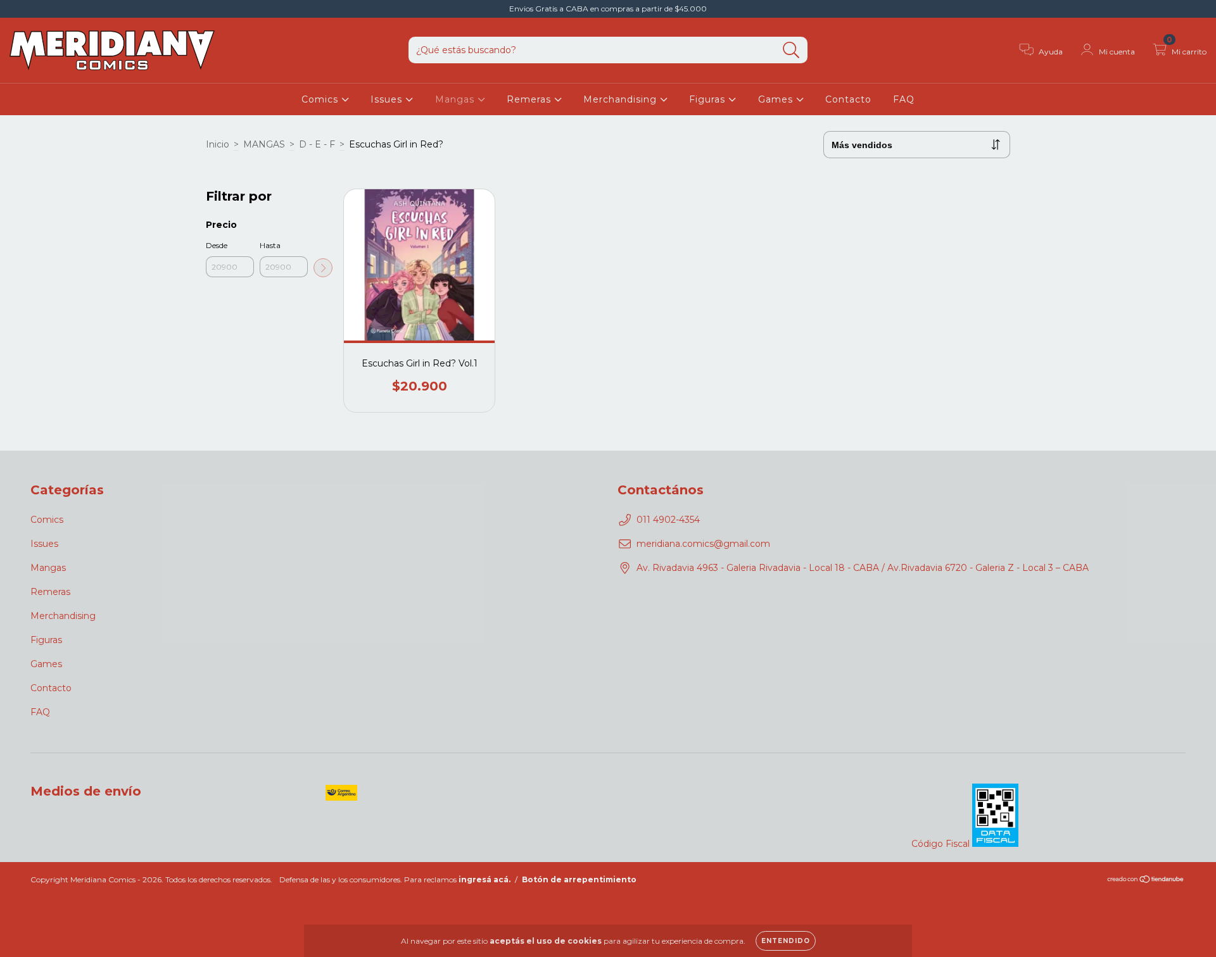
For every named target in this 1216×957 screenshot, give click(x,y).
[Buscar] (791, 50)
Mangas (456, 99)
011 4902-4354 (668, 519)
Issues (387, 99)
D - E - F (317, 144)
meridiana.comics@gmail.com (703, 543)
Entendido (785, 941)
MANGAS (264, 144)
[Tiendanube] (1146, 880)
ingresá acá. (484, 879)
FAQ (904, 99)
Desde (216, 245)
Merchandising (621, 99)
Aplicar (323, 267)
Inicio (217, 144)
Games (777, 99)
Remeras (530, 99)
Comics (321, 99)
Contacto (848, 99)
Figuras (708, 99)
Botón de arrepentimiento (579, 879)
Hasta (270, 245)
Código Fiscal (941, 843)
